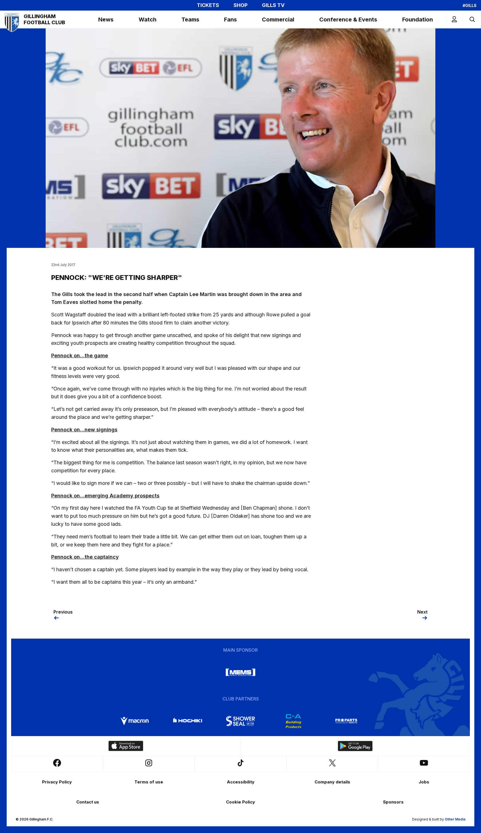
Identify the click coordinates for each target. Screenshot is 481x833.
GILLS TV (273, 5)
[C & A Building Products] (293, 721)
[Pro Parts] (346, 721)
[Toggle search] (472, 19)
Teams (190, 19)
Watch (147, 19)
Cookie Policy (240, 802)
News (106, 19)
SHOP (240, 5)
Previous (63, 612)
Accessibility (240, 782)
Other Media (455, 819)
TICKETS (208, 5)
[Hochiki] (187, 721)
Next (422, 612)
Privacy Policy (57, 782)
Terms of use (148, 782)
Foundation (417, 19)
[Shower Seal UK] (240, 721)
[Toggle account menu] (454, 19)
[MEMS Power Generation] (240, 672)
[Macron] (134, 721)
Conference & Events (348, 19)
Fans (230, 19)
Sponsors (393, 802)
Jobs (424, 782)
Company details (332, 782)
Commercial (278, 19)
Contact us (87, 802)
